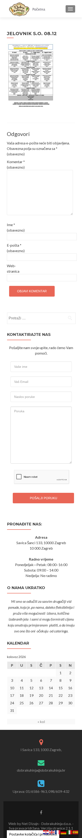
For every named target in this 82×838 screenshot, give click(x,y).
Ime (16, 227)
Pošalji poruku (43, 498)
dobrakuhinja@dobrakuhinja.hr (41, 770)
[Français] (58, 832)
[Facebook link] (41, 812)
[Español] (76, 832)
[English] (52, 832)
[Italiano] (70, 832)
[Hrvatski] (46, 832)
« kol (41, 721)
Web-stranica (13, 268)
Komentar (16, 164)
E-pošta (16, 248)
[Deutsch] (64, 832)
